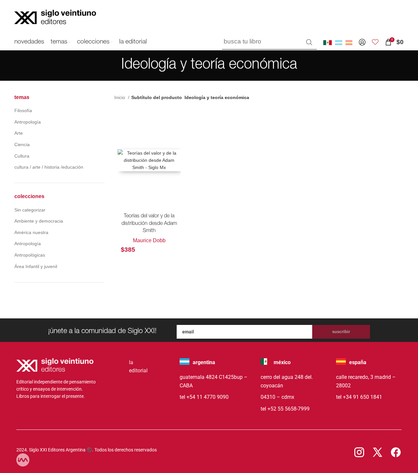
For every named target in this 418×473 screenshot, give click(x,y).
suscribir (341, 331)
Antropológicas (29, 255)
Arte (18, 133)
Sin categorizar (29, 209)
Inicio (120, 97)
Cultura (21, 156)
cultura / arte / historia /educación (48, 167)
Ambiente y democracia (38, 221)
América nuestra (31, 232)
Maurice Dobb (149, 240)
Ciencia (22, 144)
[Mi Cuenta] (362, 42)
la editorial (138, 366)
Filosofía (23, 110)
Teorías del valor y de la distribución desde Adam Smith (149, 224)
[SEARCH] (309, 42)
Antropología (27, 122)
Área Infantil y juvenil (35, 266)
